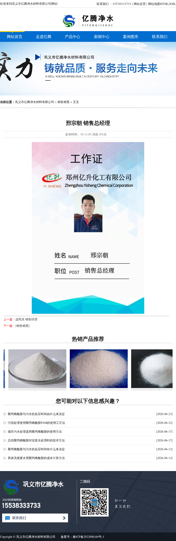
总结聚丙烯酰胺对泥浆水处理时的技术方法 (36, 440)
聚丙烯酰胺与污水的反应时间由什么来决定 (36, 414)
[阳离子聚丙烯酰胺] (99, 368)
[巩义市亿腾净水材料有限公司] (88, 28)
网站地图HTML (158, 4)
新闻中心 (101, 36)
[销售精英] (22, 326)
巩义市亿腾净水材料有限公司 (34, 102)
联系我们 (159, 36)
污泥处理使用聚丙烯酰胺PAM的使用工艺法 (36, 423)
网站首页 (140, 4)
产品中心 (72, 36)
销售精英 (64, 102)
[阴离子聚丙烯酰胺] (37, 368)
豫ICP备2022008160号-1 (88, 537)
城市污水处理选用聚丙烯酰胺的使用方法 (35, 431)
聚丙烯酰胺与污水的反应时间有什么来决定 (36, 449)
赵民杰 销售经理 (26, 319)
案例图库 (130, 36)
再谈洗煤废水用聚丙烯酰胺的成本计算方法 (36, 458)
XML (172, 4)
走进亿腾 (43, 36)
